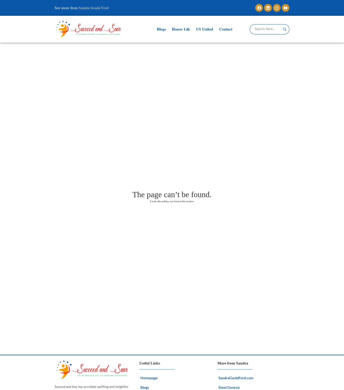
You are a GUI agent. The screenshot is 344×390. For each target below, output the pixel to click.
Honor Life (181, 29)
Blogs (161, 29)
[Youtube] (285, 8)
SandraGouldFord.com (235, 378)
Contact (225, 29)
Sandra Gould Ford (94, 7)
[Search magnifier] (284, 29)
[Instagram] (277, 8)
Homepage (149, 378)
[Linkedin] (268, 8)
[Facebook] (259, 8)
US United (204, 29)
